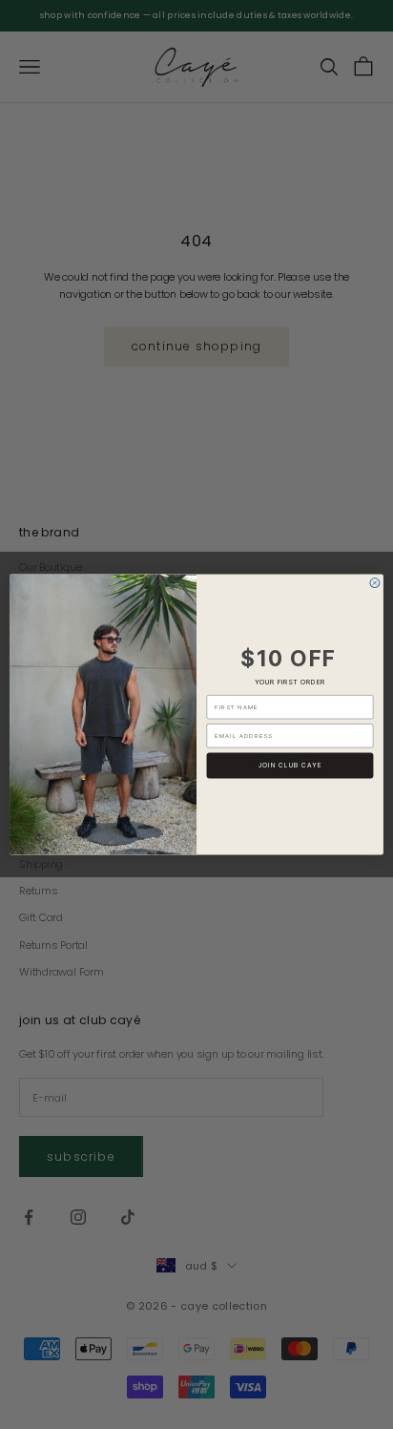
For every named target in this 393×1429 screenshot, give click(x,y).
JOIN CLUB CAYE (290, 765)
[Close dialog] (375, 583)
